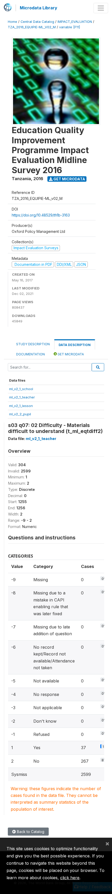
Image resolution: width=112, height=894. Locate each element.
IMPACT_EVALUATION (75, 22)
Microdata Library (38, 7)
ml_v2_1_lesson (21, 406)
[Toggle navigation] (101, 8)
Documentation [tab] (30, 354)
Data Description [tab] (75, 345)
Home (12, 22)
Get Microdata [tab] (70, 354)
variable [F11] (69, 27)
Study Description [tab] (33, 344)
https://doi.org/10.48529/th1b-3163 (41, 215)
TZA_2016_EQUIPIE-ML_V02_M (32, 27)
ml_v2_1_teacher (22, 397)
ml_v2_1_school (21, 389)
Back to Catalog (30, 831)
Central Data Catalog (37, 22)
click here (69, 877)
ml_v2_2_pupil (20, 414)
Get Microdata (69, 179)
